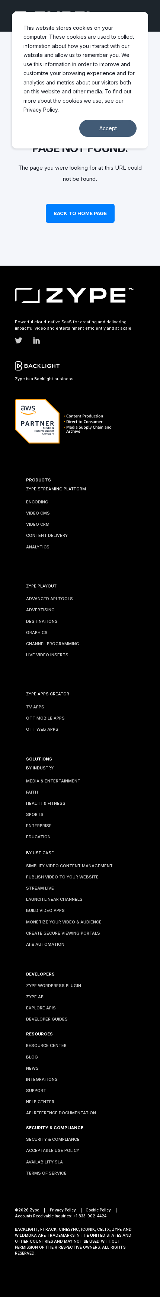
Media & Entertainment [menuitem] (53, 781)
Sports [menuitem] (35, 814)
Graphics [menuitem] (37, 632)
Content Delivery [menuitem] (47, 535)
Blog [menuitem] (32, 1057)
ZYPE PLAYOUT (41, 586)
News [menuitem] (32, 1068)
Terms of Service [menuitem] (46, 1173)
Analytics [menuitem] (37, 547)
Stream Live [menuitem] (40, 888)
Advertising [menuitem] (40, 609)
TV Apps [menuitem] (35, 707)
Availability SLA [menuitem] (44, 1162)
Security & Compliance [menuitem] (53, 1139)
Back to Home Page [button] (80, 213)
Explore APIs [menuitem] (41, 1008)
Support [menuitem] (36, 1090)
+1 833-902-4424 (89, 1216)
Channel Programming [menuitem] (52, 643)
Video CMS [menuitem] (38, 513)
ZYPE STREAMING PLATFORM (56, 488)
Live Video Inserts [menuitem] (47, 654)
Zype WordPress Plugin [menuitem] (53, 985)
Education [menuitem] (38, 836)
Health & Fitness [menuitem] (45, 803)
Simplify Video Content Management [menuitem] (69, 865)
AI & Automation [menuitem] (45, 944)
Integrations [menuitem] (42, 1079)
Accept (108, 128)
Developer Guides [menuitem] (47, 1019)
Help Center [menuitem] (40, 1101)
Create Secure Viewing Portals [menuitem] (63, 933)
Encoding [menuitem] (37, 502)
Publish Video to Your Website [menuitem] (62, 877)
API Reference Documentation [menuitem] (61, 1112)
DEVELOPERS (40, 974)
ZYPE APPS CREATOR (47, 693)
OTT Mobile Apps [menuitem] (45, 718)
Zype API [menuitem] (35, 996)
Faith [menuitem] (32, 792)
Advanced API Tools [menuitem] (49, 598)
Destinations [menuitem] (42, 621)
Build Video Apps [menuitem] (45, 910)
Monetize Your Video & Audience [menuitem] (64, 922)
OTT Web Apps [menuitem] (42, 729)
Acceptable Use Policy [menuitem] (52, 1150)
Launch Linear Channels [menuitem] (54, 899)
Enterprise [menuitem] (39, 825)
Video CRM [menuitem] (37, 524)
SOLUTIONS (39, 759)
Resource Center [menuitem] (46, 1045)
